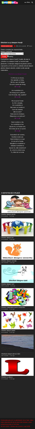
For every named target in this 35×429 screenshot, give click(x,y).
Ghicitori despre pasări (8, 330)
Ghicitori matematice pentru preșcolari (13, 307)
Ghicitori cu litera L (7, 377)
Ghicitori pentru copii (6, 46)
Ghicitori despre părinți (8, 214)
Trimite (4, 56)
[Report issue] (15, 45)
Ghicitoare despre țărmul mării (10, 354)
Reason (6, 51)
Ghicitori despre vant (7, 284)
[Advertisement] (17, 23)
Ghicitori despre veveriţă (8, 261)
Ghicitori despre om (7, 237)
